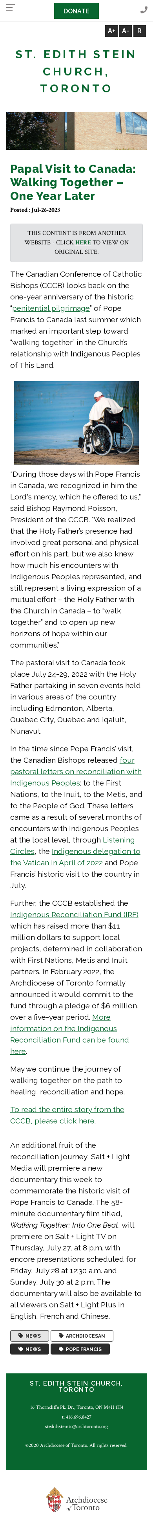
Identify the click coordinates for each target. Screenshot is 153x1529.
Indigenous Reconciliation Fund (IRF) (74, 914)
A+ (111, 31)
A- (125, 31)
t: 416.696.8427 (76, 1417)
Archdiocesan (84, 1336)
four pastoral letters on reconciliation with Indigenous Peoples (76, 771)
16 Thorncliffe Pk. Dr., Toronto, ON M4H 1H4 (76, 1407)
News (32, 1336)
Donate (76, 11)
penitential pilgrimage (51, 308)
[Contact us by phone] (144, 10)
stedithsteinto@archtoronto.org (76, 1426)
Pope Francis (83, 1349)
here (83, 243)
